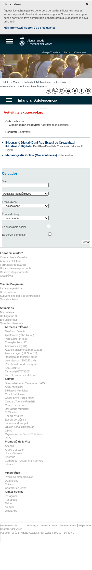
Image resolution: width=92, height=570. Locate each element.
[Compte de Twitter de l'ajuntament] (75, 91)
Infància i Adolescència (38, 82)
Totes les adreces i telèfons (21, 375)
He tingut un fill (8, 316)
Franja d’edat (9, 202)
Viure (16, 82)
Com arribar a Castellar (14, 257)
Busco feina (7, 312)
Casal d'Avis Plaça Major (19, 397)
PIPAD (9, 437)
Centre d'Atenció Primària (20, 401)
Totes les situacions (12, 323)
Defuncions (11, 480)
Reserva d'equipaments (14, 272)
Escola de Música (15, 419)
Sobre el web (49, 525)
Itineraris (10, 456)
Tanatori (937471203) (17, 371)
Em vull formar (8, 319)
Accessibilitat (68, 525)
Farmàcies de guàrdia (13, 264)
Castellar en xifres (15, 487)
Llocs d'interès (13, 453)
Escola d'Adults (14, 415)
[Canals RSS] (88, 91)
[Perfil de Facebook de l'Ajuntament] (81, 91)
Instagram (11, 496)
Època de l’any (10, 214)
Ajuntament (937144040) (19, 335)
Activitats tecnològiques (33, 86)
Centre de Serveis (15, 405)
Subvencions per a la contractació (20, 295)
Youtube (9, 507)
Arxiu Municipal (14, 386)
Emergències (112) (16, 342)
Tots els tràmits (9, 299)
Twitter (9, 503)
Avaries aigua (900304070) (21, 353)
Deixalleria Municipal (17, 408)
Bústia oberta (8, 292)
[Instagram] (62, 91)
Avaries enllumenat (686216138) (24, 349)
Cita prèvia (6, 275)
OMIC (8, 430)
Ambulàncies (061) (16, 346)
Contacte (79, 52)
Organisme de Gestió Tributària (23, 434)
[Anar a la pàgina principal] (35, 41)
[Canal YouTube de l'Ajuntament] (68, 91)
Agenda (9, 445)
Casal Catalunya (15, 394)
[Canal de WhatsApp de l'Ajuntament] (55, 91)
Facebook (11, 499)
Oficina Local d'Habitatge (19, 426)
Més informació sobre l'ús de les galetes (29, 27)
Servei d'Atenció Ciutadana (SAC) (25, 383)
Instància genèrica (11, 288)
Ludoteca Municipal (16, 423)
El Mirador (11, 412)
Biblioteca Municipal (16, 390)
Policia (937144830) (16, 338)
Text (4, 181)
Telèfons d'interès (15, 331)
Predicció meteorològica (19, 476)
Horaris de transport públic (16, 268)
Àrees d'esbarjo (14, 449)
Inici (66, 52)
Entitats (9, 484)
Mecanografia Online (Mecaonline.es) (31, 155)
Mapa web (85, 525)
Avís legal (32, 525)
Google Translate (51, 52)
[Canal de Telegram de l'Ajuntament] (48, 91)
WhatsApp (11, 510)
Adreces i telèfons (10, 261)
